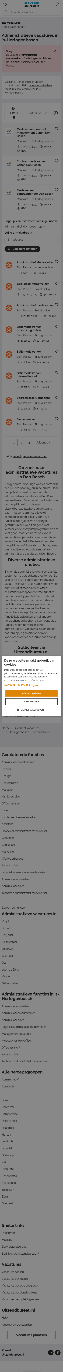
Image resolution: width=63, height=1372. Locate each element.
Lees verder (52, 680)
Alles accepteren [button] (31, 693)
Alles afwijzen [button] (31, 701)
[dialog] (31, 686)
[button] (31, 685)
